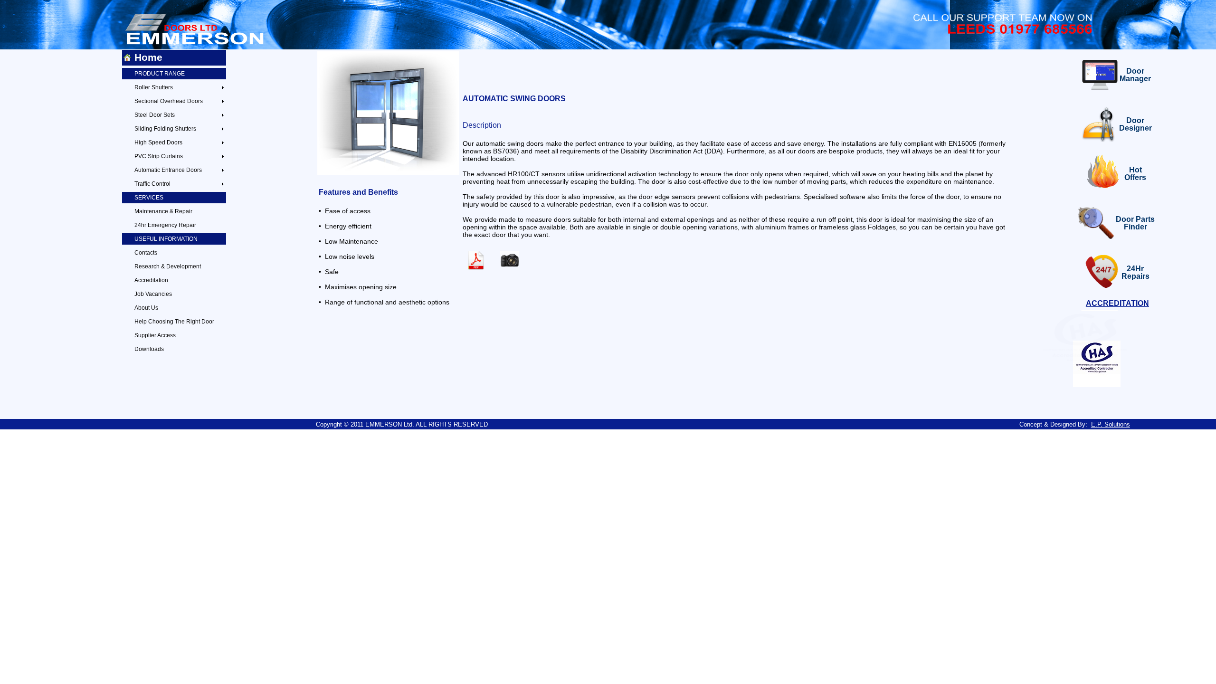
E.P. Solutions (1110, 424)
